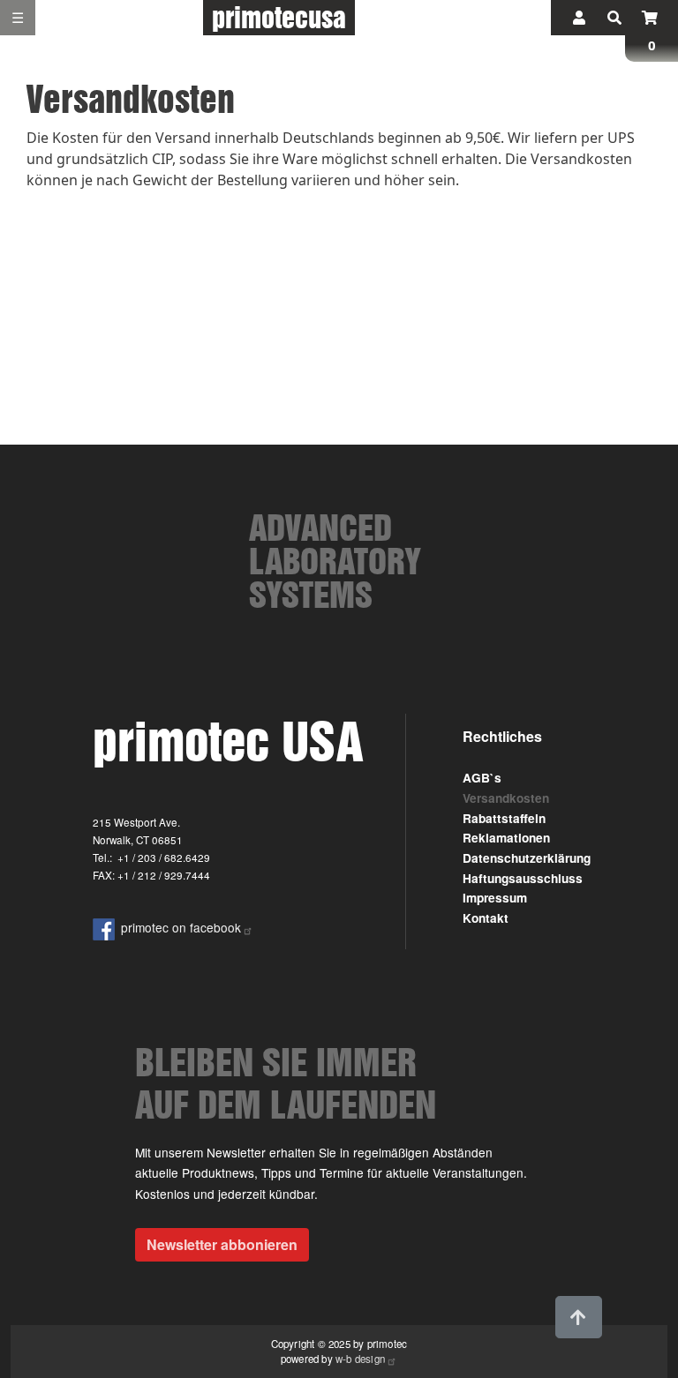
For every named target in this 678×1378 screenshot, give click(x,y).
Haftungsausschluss (523, 878)
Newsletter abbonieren (222, 1244)
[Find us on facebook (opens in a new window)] (107, 927)
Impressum (495, 897)
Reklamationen (506, 837)
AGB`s (482, 777)
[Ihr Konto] (579, 17)
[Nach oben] (578, 1317)
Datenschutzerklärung (527, 858)
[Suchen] (614, 17)
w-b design (360, 1359)
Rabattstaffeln (504, 818)
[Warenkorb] (649, 17)
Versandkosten (506, 798)
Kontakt (485, 918)
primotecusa (279, 17)
